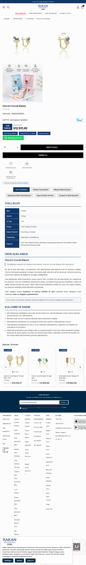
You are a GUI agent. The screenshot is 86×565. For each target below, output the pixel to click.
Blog (4, 443)
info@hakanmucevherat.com (63, 428)
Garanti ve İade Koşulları (68, 195)
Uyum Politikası (16, 491)
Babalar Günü (48, 432)
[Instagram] (5, 452)
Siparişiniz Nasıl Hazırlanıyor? (19, 195)
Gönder (62, 402)
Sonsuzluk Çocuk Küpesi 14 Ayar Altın (69, 377)
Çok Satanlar (51, 13)
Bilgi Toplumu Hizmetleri (17, 534)
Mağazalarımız (7, 423)
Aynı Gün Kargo (35, 13)
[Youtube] (7, 452)
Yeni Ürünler (20, 13)
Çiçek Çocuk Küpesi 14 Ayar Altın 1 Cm (14, 377)
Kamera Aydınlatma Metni (17, 501)
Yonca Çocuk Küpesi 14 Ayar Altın (41, 377)
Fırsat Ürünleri (38, 431)
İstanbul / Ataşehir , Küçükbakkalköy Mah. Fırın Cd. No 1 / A (63, 436)
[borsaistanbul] (76, 547)
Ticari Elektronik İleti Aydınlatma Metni (50, 407)
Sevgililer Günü (48, 440)
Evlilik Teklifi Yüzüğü (48, 497)
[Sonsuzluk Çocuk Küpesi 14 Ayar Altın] (70, 360)
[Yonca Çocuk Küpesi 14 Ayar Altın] (43, 360)
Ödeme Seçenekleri (40, 190)
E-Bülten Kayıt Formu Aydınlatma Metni (17, 478)
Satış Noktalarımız (6, 429)
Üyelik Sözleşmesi (17, 432)
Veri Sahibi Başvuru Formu (17, 523)
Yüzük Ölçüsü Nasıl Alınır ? (28, 454)
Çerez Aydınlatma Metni (17, 512)
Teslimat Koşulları (27, 424)
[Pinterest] (4, 452)
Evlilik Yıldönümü (49, 455)
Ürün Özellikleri (21, 190)
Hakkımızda (6, 419)
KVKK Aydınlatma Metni (17, 441)
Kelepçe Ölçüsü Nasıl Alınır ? (28, 469)
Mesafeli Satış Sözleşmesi (17, 453)
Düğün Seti (49, 509)
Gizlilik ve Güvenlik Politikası (17, 422)
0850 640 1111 (59, 423)
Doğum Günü (48, 448)
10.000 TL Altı (65, 13)
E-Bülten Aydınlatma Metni (30, 407)
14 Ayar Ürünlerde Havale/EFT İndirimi (43, 1)
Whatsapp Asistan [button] (15, 138)
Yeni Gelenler (37, 440)
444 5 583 (58, 419)
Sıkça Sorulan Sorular (45, 195)
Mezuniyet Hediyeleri (49, 471)
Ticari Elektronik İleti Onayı (17, 464)
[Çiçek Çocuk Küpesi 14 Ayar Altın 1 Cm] (15, 360)
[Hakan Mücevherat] (43, 7)
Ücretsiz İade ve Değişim (27, 434)
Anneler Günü (48, 424)
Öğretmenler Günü (49, 463)
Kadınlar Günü (48, 487)
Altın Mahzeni (38, 445)
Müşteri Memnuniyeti (62, 190)
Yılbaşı (48, 504)
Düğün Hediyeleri (48, 479)
